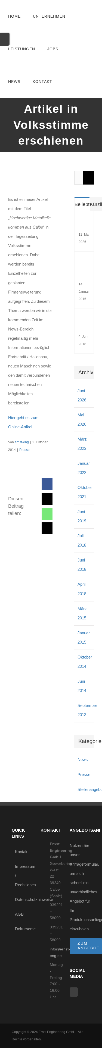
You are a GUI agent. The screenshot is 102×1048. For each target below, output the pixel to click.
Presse (24, 450)
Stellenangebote (84, 789)
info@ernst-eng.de (55, 952)
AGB (19, 914)
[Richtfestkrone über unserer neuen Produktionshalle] (86, 261)
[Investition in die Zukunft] (86, 318)
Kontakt (22, 851)
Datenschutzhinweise (22, 899)
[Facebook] (74, 992)
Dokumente (22, 929)
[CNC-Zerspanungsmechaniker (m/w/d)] (86, 221)
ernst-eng (22, 442)
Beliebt (82, 204)
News (83, 759)
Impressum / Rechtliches (22, 875)
